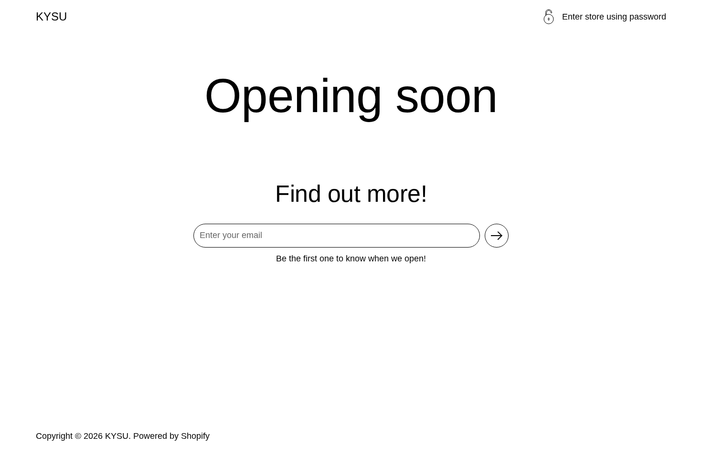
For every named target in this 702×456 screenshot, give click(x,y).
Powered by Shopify (171, 436)
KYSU (51, 16)
